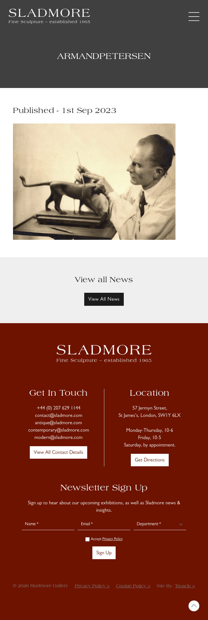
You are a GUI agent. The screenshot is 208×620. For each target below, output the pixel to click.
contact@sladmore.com (58, 416)
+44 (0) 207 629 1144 (58, 408)
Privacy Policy (112, 539)
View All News (104, 299)
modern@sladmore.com (58, 438)
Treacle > (185, 586)
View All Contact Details (58, 453)
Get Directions (150, 460)
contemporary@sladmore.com (58, 430)
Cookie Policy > (133, 586)
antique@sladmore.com (58, 423)
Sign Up (104, 553)
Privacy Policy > (92, 586)
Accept (106, 539)
